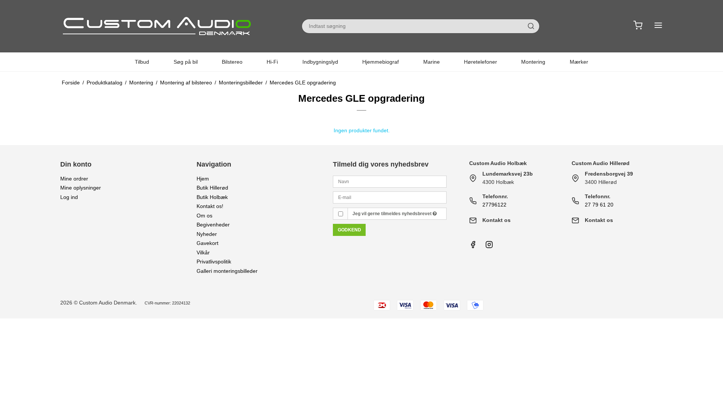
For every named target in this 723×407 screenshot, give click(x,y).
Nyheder (207, 234)
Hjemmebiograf (380, 61)
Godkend (349, 230)
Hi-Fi (272, 61)
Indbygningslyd (320, 61)
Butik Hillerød (212, 188)
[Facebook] (473, 246)
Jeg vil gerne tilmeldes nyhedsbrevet (392, 213)
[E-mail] (390, 197)
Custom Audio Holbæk (498, 163)
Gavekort (207, 243)
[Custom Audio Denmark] (158, 26)
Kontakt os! (210, 206)
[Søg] (531, 26)
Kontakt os (496, 220)
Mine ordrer (74, 179)
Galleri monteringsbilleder (227, 271)
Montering (533, 61)
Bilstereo (232, 61)
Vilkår (203, 252)
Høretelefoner (480, 61)
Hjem (203, 179)
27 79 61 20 (599, 205)
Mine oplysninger (80, 188)
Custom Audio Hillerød (601, 163)
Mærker (579, 61)
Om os (204, 216)
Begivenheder (213, 225)
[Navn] (390, 181)
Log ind (69, 197)
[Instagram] (489, 246)
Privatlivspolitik (214, 262)
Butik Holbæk (212, 197)
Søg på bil (186, 61)
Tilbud (142, 61)
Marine (431, 61)
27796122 (494, 205)
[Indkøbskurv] (637, 26)
